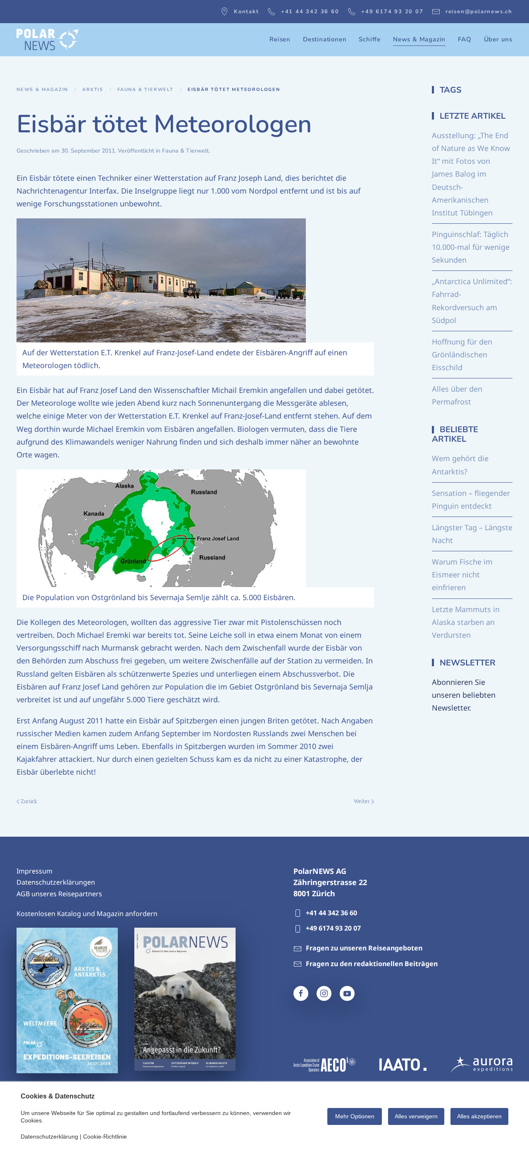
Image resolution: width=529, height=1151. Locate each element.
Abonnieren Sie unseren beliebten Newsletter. (464, 695)
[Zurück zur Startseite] (48, 39)
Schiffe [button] (370, 39)
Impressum (34, 871)
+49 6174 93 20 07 (392, 11)
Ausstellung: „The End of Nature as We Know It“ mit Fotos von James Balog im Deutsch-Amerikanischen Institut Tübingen (471, 174)
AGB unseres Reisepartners (59, 893)
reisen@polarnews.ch (479, 11)
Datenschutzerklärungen (56, 882)
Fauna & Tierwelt (185, 151)
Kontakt (246, 11)
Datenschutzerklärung (49, 1136)
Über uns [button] (498, 39)
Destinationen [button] (324, 39)
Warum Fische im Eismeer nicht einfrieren (462, 574)
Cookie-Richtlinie (105, 1136)
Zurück (29, 801)
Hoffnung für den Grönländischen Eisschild (462, 354)
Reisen (280, 39)
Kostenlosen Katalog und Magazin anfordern (87, 913)
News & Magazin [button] (419, 39)
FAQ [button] (464, 39)
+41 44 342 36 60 (310, 11)
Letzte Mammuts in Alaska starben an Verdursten (466, 622)
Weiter (362, 801)
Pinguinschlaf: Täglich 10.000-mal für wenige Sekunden (471, 247)
